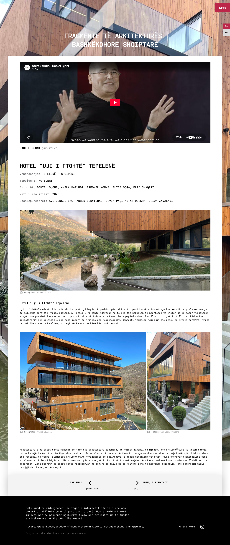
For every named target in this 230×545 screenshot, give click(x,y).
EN (226, 32)
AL (226, 25)
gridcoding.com (76, 533)
